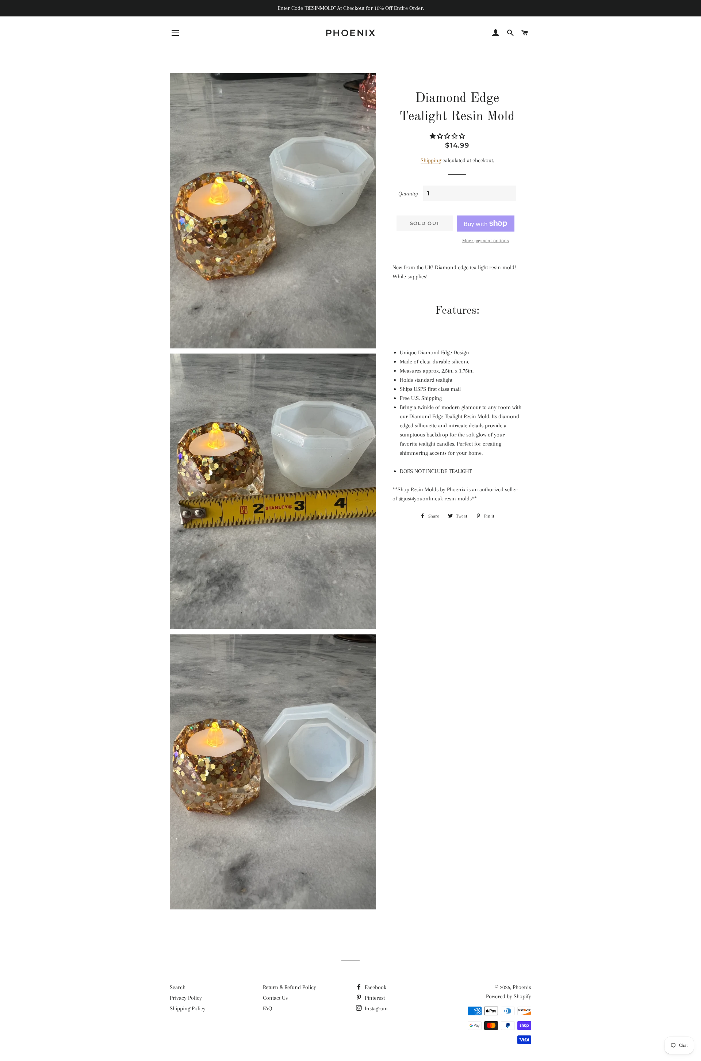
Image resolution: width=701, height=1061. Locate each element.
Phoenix (350, 32)
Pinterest (374, 998)
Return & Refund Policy (289, 987)
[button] (448, 136)
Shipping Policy (188, 1008)
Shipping (431, 160)
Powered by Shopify (508, 996)
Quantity (408, 193)
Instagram (375, 1008)
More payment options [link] (485, 240)
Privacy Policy (186, 998)
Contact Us (275, 998)
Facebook (374, 987)
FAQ (267, 1008)
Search (177, 987)
